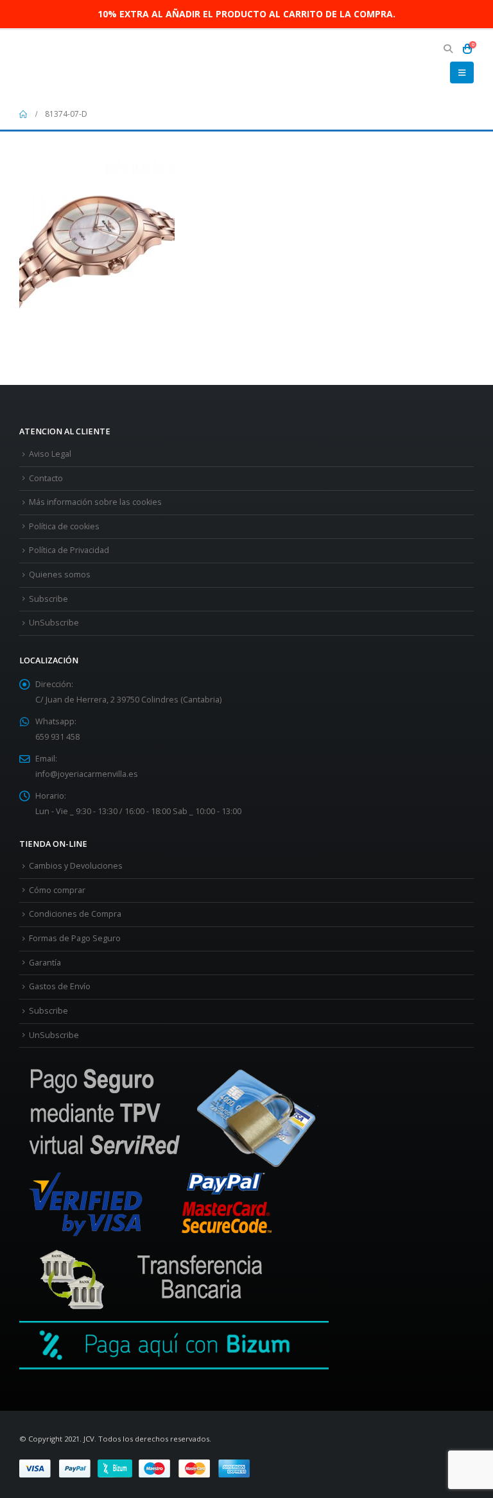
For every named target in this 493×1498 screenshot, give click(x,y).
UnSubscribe (54, 622)
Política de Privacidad (69, 550)
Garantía (45, 962)
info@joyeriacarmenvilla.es (86, 774)
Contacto (46, 478)
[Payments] (134, 1467)
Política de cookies (64, 526)
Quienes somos (60, 574)
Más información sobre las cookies (95, 502)
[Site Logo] (54, 64)
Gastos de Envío (60, 986)
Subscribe (48, 598)
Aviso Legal (50, 453)
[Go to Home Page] (23, 114)
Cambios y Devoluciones (76, 865)
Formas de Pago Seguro (75, 938)
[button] (447, 48)
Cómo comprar (57, 890)
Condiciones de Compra (75, 913)
